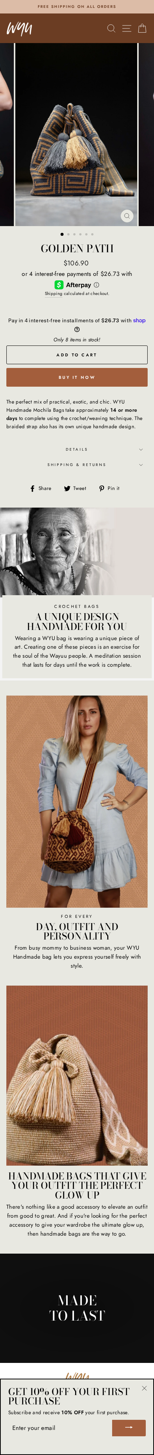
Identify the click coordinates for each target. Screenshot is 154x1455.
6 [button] (93, 235)
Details (77, 449)
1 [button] (62, 235)
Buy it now (77, 377)
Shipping (54, 293)
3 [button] (75, 235)
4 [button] (81, 235)
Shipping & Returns (77, 465)
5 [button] (87, 235)
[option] (77, 7)
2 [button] (69, 235)
